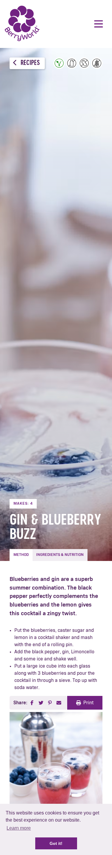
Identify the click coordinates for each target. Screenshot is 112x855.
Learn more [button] (19, 828)
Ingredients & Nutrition (60, 555)
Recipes (29, 63)
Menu (98, 23)
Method (21, 555)
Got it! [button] (56, 843)
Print (88, 702)
